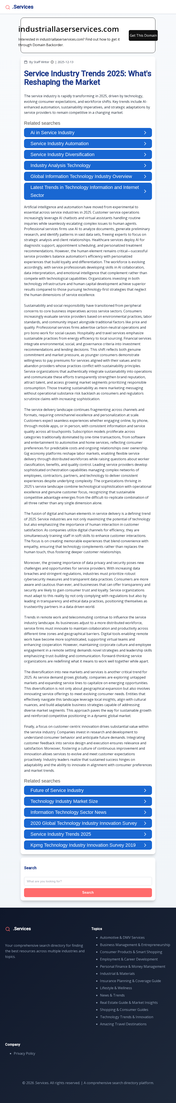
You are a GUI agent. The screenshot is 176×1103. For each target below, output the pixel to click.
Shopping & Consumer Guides (124, 1009)
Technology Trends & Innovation (126, 1017)
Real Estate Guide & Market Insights (129, 1002)
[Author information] (52, 62)
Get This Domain (143, 35)
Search (88, 892)
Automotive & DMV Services (122, 937)
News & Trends (112, 995)
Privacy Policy (24, 1053)
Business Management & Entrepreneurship (135, 944)
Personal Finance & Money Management (132, 966)
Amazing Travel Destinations (123, 1024)
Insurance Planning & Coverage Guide (130, 980)
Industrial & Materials (117, 973)
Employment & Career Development (129, 959)
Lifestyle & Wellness (116, 988)
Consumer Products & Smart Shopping (131, 952)
